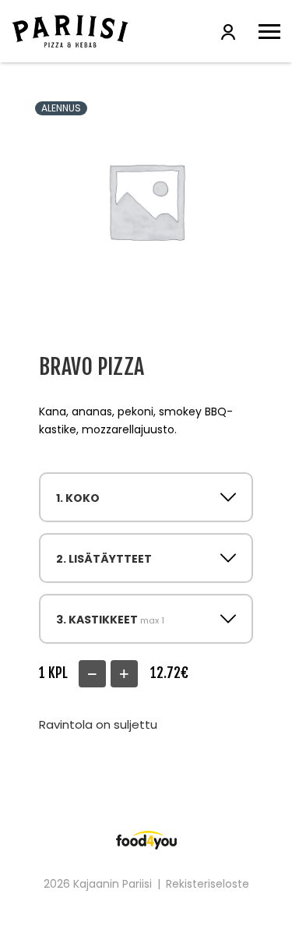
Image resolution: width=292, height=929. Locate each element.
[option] (146, 201)
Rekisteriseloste (207, 884)
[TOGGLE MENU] (269, 31)
